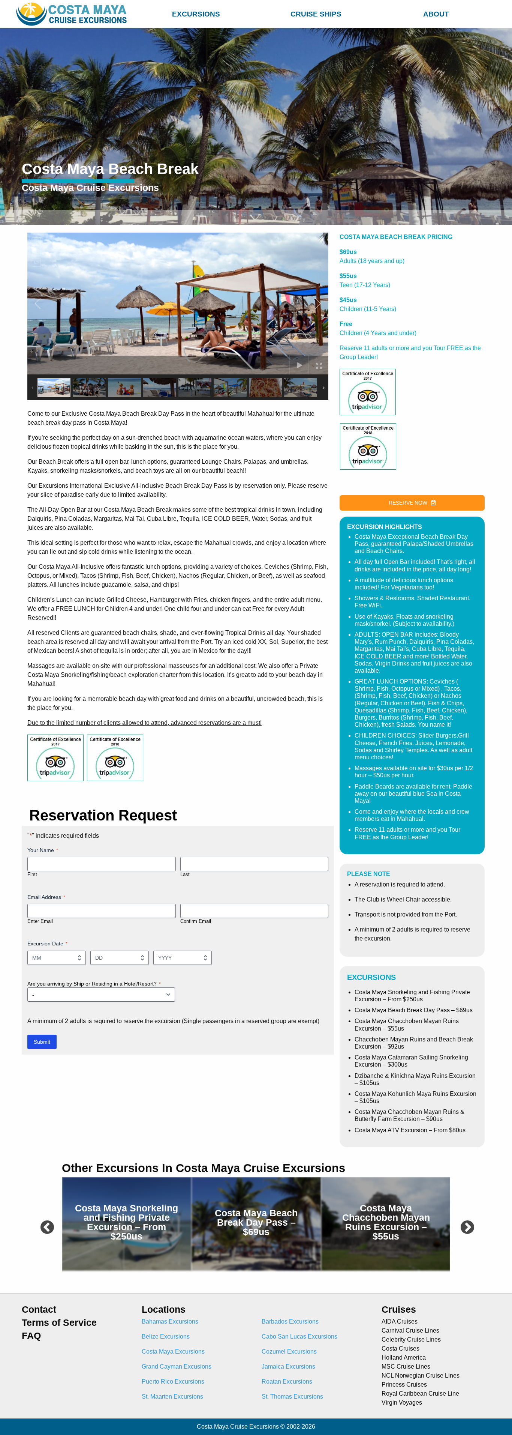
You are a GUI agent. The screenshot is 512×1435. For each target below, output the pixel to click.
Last (185, 874)
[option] (127, 1224)
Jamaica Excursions (288, 1366)
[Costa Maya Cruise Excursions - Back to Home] (73, 14)
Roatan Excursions (287, 1381)
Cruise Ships (315, 14)
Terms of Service (59, 1322)
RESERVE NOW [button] (408, 503)
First (32, 874)
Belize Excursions (166, 1336)
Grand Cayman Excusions (176, 1366)
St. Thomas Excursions (292, 1396)
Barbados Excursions (290, 1321)
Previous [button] (43, 1224)
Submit (42, 1042)
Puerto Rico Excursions (173, 1381)
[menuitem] (196, 13)
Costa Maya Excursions (173, 1351)
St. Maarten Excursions (172, 1396)
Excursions (196, 14)
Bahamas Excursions (170, 1321)
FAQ (31, 1335)
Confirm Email (195, 921)
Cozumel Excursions (289, 1351)
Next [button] (463, 1224)
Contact (39, 1309)
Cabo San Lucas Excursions (299, 1336)
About (436, 14)
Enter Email (40, 921)
